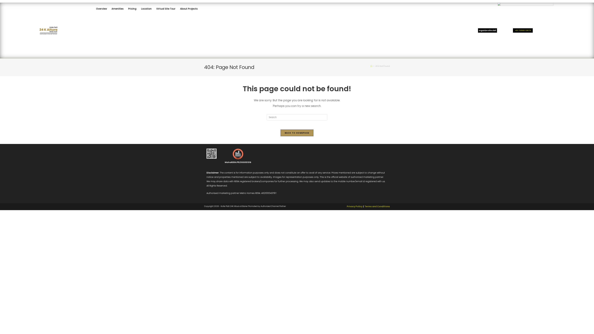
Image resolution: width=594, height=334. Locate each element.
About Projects (189, 8)
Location (146, 8)
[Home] (371, 66)
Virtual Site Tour (165, 8)
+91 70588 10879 (523, 30)
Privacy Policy (354, 206)
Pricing (132, 8)
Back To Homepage (297, 132)
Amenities (118, 8)
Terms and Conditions (377, 206)
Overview (101, 8)
